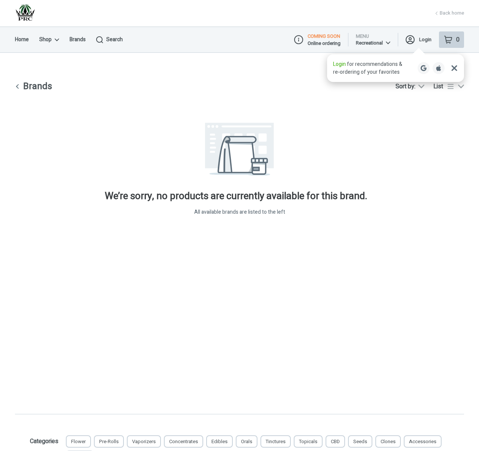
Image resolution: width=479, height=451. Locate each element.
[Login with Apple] (439, 68)
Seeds (360, 441)
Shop (45, 39)
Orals (246, 441)
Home (22, 39)
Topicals (308, 441)
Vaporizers (144, 441)
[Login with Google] (424, 68)
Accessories (422, 441)
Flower (78, 441)
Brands (78, 39)
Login (425, 39)
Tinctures (276, 441)
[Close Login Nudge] (454, 68)
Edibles (219, 441)
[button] (395, 68)
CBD (335, 441)
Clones (388, 441)
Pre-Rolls (109, 441)
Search (114, 39)
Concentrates (183, 441)
